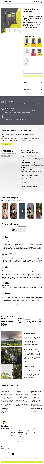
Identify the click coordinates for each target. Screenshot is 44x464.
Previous (3, 211)
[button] (13, 454)
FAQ (32, 430)
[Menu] (2, 2)
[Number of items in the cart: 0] (41, 1)
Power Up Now (6, 144)
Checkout (19, 438)
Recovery (6, 156)
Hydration (7, 151)
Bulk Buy (19, 436)
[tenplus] (7, 2)
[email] (2, 448)
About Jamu (13, 432)
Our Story (12, 430)
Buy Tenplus (20, 430)
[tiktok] (9, 448)
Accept (22, 462)
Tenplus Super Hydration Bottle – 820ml (20, 433)
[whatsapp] (4, 448)
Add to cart (33, 76)
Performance (8, 154)
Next (41, 211)
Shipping (33, 432)
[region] (22, 461)
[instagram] (6, 448)
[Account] (39, 1)
